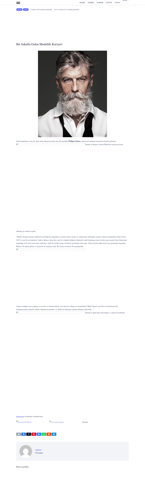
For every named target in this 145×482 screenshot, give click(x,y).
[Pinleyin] (33, 434)
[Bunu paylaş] (23, 434)
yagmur (38, 449)
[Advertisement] (72, 26)
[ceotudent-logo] (18, 2)
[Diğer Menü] (121, 2)
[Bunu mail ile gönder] (18, 434)
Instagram (20, 416)
